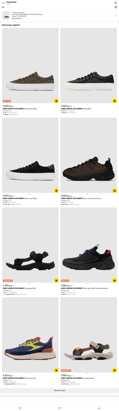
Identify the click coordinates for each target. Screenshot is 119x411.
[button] (3, 7)
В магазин (20, 408)
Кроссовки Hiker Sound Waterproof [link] (84, 288)
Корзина (99, 408)
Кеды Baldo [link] (76, 109)
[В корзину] (56, 100)
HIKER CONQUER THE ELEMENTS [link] (14, 109)
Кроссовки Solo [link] (19, 378)
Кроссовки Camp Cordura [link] (81, 198)
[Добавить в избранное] (56, 30)
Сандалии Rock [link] (19, 288)
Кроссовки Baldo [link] (20, 109)
